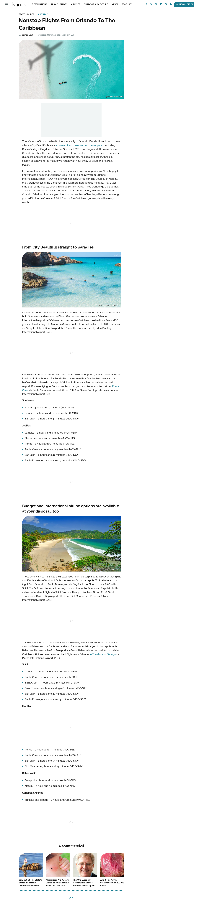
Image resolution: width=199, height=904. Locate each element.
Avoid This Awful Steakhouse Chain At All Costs (112, 883)
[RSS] (170, 5)
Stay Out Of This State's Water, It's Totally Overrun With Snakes (30, 883)
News (115, 4)
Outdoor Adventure (96, 4)
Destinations (39, 4)
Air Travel (43, 14)
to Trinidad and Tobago (102, 654)
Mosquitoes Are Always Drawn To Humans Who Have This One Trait (57, 883)
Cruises (75, 4)
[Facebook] (146, 5)
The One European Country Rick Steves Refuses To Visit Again (83, 883)
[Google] (165, 5)
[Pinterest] (151, 5)
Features (127, 4)
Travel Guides (59, 4)
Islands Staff (27, 35)
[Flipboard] (161, 5)
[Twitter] (156, 5)
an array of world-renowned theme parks (79, 145)
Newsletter (186, 4)
